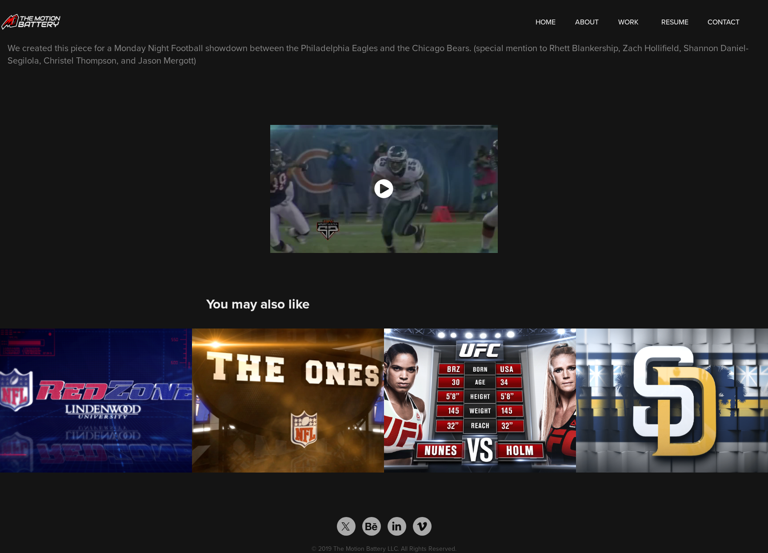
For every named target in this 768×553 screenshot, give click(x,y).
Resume (674, 22)
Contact (724, 22)
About (587, 22)
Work (628, 22)
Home (546, 22)
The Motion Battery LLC (365, 548)
